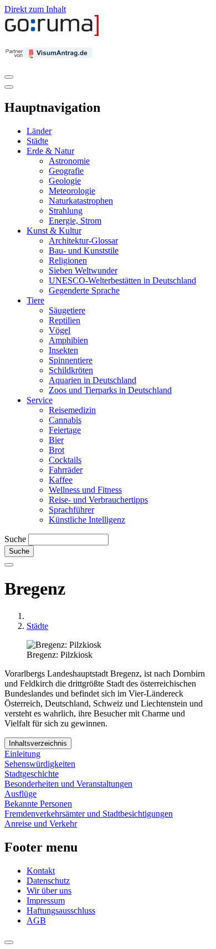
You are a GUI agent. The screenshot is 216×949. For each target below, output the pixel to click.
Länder (39, 131)
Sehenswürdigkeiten (39, 764)
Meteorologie (72, 190)
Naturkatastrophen (81, 200)
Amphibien (68, 340)
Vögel (59, 330)
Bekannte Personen (38, 803)
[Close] (8, 87)
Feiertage (65, 430)
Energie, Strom (75, 220)
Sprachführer (71, 509)
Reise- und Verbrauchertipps (98, 499)
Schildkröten (71, 370)
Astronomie (69, 161)
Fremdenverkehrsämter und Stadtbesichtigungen (88, 813)
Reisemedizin (72, 410)
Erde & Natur (50, 151)
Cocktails (65, 460)
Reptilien (64, 320)
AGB (36, 920)
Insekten (63, 350)
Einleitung (22, 754)
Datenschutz (48, 880)
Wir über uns (49, 890)
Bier (56, 440)
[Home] (52, 33)
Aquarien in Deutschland (92, 380)
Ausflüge (20, 793)
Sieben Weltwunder (83, 270)
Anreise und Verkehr (40, 823)
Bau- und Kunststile (84, 250)
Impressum (46, 900)
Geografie (66, 171)
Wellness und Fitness (85, 489)
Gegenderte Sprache (84, 290)
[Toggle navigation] (8, 77)
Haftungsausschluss (61, 910)
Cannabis (65, 420)
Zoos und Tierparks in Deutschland (110, 390)
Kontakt (41, 870)
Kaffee (61, 479)
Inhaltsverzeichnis (38, 743)
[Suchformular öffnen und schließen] (8, 564)
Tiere (35, 300)
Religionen (68, 260)
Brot (56, 450)
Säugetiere (67, 310)
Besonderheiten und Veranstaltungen (68, 783)
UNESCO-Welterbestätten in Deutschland (122, 280)
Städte (37, 141)
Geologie (65, 180)
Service (40, 400)
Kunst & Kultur (54, 230)
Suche (15, 539)
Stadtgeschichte (31, 773)
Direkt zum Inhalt (35, 9)
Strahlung (66, 210)
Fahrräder (66, 469)
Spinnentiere (70, 360)
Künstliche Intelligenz (87, 519)
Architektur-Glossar (83, 240)
